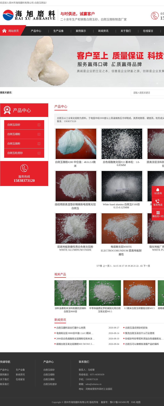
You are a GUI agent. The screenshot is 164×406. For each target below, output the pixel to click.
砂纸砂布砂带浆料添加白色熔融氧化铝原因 (144, 338)
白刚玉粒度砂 (15, 153)
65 (141, 266)
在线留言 (148, 31)
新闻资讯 (103, 31)
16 (120, 266)
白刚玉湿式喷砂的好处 (136, 328)
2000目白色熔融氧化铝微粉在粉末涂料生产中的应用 (75, 338)
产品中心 (36, 31)
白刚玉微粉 (13, 143)
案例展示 (81, 31)
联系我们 (4, 384)
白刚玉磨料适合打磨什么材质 (71, 328)
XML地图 (135, 402)
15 (117, 266)
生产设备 (58, 31)
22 (137, 266)
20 (132, 266)
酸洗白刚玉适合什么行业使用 (139, 333)
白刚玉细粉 (13, 134)
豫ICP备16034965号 (119, 402)
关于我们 (126, 31)
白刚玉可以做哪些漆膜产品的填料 (142, 344)
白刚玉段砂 (13, 124)
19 (129, 266)
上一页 (106, 266)
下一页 (146, 266)
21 (134, 266)
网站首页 (13, 31)
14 (114, 266)
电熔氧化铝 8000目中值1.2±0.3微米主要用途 (75, 333)
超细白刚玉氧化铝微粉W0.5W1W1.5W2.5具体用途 (75, 344)
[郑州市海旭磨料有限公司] (28, 20)
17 (123, 266)
